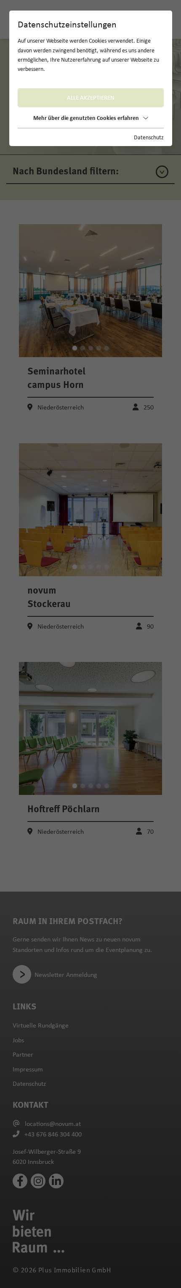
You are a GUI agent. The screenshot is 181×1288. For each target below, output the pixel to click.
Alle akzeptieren (90, 97)
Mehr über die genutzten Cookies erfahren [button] (86, 118)
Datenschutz (149, 137)
